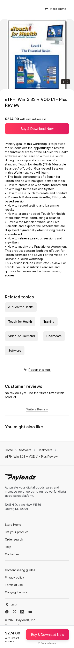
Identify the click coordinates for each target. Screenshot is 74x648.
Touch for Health (20, 321)
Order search (14, 539)
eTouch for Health (21, 307)
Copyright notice (16, 592)
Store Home (58, 8)
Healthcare (54, 336)
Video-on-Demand (21, 336)
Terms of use (14, 585)
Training (48, 321)
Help (8, 547)
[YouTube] (30, 612)
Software (14, 350)
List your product (16, 532)
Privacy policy (14, 577)
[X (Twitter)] (14, 611)
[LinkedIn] (22, 611)
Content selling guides (20, 570)
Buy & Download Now (37, 129)
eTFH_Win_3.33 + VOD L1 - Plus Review (31, 456)
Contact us (12, 554)
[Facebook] (7, 612)
